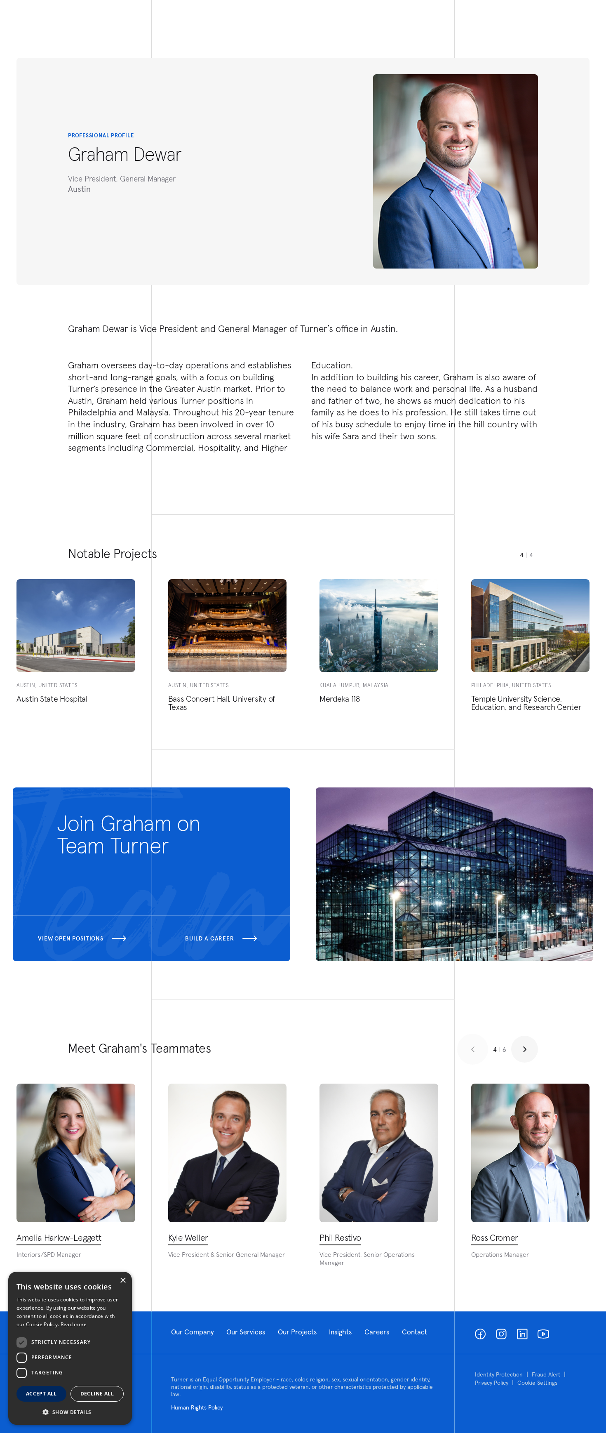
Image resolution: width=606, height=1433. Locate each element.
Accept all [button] (41, 1393)
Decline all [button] (97, 1393)
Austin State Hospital (51, 698)
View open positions (70, 938)
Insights (340, 1331)
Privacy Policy (491, 1382)
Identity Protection (499, 1374)
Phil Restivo (340, 1237)
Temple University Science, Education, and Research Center (526, 702)
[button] (70, 1412)
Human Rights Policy (197, 1407)
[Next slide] (524, 1049)
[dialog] (70, 1348)
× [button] (123, 1280)
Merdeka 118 (339, 698)
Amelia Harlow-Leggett (58, 1237)
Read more (74, 1324)
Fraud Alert (546, 1374)
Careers (376, 1331)
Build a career (209, 938)
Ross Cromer (494, 1237)
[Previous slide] (472, 1049)
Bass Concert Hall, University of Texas (221, 702)
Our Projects (297, 1331)
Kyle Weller (188, 1237)
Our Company (192, 1331)
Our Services (245, 1331)
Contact (414, 1331)
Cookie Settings (537, 1382)
